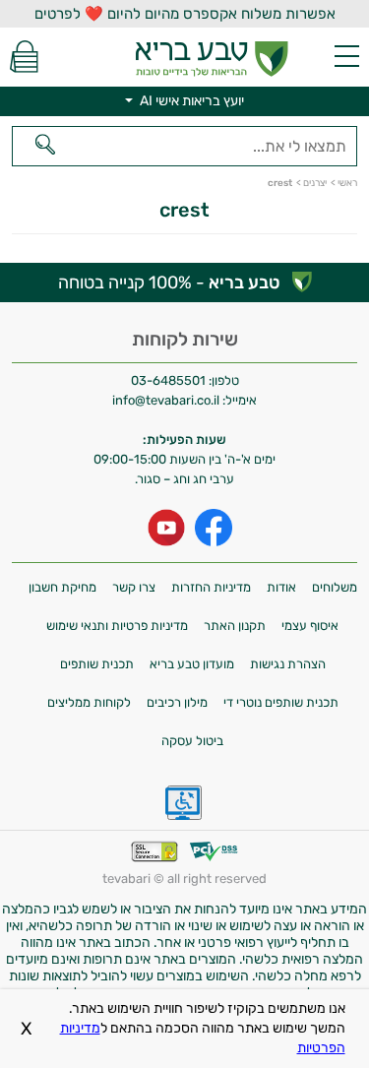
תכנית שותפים (97, 664)
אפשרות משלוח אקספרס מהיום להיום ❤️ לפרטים (185, 14)
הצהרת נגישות (288, 664)
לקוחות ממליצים (89, 702)
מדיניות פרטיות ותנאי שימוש (117, 625)
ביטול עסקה (192, 740)
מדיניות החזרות (211, 587)
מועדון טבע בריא (192, 664)
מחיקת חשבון (62, 587)
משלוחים (334, 587)
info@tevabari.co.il (167, 400)
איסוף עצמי (309, 625)
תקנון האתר (235, 625)
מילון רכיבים (177, 702)
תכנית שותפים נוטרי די (280, 702)
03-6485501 (168, 380)
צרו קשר (133, 587)
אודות (281, 587)
